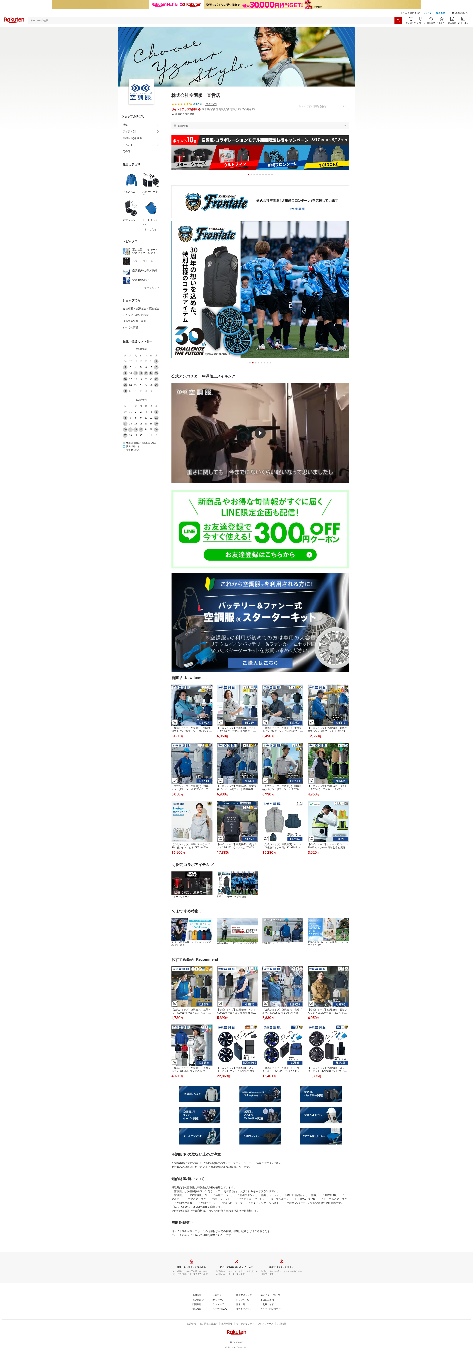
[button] (460, 13)
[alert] (260, 125)
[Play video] (260, 433)
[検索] (398, 20)
